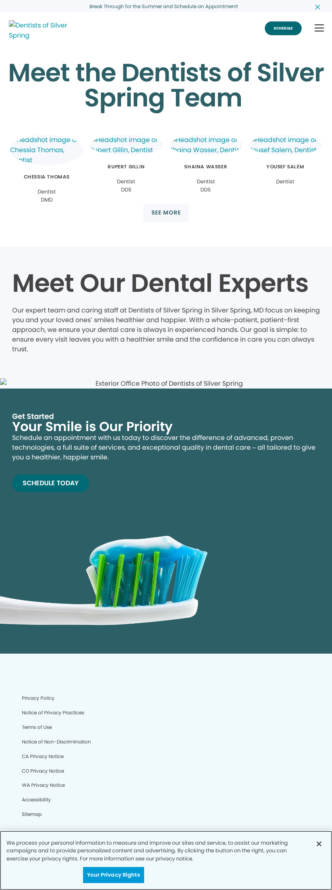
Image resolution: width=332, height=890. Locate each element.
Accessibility (36, 799)
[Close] (319, 844)
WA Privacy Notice (43, 785)
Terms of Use (37, 727)
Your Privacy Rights (113, 875)
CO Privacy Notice (43, 770)
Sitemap (32, 814)
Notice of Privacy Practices (53, 712)
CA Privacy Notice (43, 756)
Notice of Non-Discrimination (56, 741)
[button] (319, 28)
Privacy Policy (38, 698)
